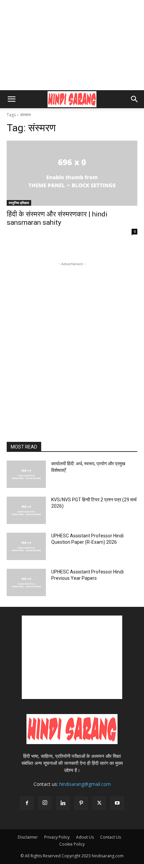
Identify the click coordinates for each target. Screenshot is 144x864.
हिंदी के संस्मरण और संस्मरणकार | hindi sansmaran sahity (57, 218)
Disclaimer (28, 837)
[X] (99, 803)
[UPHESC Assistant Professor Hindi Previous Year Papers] (26, 582)
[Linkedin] (63, 803)
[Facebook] (26, 803)
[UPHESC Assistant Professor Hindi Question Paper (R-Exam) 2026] (26, 546)
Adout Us (85, 837)
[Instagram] (45, 803)
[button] (11, 99)
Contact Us (110, 837)
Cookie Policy (72, 844)
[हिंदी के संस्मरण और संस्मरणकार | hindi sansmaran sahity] (72, 173)
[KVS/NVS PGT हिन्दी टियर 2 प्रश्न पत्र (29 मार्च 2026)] (26, 510)
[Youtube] (117, 803)
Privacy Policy (57, 837)
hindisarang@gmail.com (85, 784)
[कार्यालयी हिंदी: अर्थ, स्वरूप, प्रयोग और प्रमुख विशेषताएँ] (26, 474)
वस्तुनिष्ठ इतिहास (19, 202)
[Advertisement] (72, 45)
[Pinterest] (81, 803)
